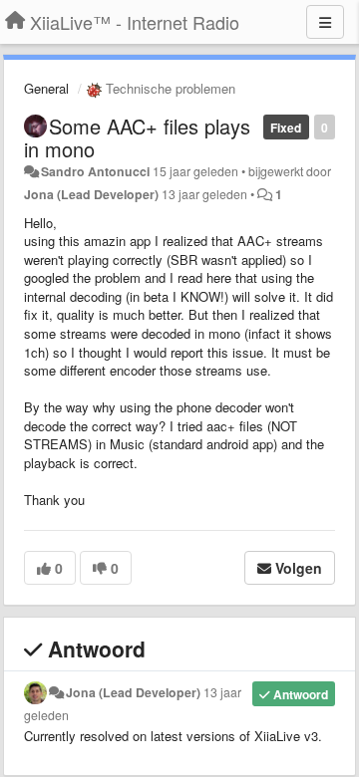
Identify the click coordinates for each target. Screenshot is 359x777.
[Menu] (325, 22)
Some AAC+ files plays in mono (137, 137)
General (46, 88)
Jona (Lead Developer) (91, 194)
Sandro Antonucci (95, 171)
